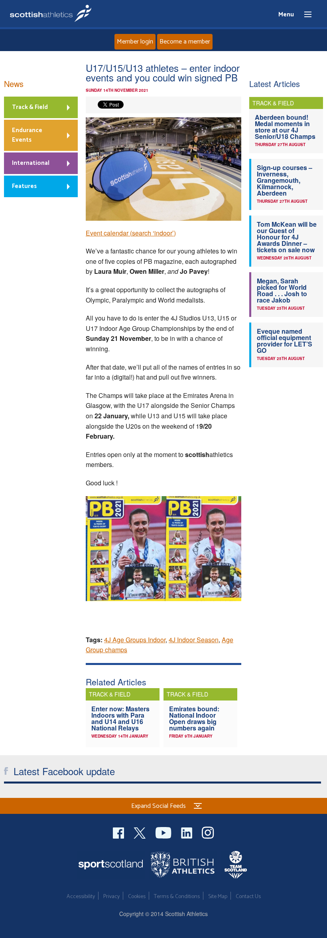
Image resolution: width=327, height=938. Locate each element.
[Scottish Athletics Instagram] (208, 831)
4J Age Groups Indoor (134, 639)
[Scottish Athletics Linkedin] (187, 831)
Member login (135, 41)
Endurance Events (27, 135)
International (30, 163)
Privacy (111, 896)
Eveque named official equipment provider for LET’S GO (284, 341)
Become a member (185, 41)
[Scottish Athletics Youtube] (164, 831)
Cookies (137, 896)
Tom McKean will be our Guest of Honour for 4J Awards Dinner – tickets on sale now (287, 237)
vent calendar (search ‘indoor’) (133, 232)
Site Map (217, 896)
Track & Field (30, 107)
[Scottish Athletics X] (141, 831)
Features (24, 186)
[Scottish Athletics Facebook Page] (119, 831)
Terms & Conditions (177, 896)
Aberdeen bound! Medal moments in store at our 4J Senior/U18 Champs (285, 127)
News (14, 83)
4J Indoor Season (194, 639)
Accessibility (81, 896)
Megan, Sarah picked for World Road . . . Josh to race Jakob (282, 290)
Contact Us (248, 896)
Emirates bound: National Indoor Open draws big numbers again (194, 718)
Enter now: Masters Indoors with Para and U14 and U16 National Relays (120, 718)
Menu (304, 15)
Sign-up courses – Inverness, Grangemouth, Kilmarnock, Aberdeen (284, 180)
